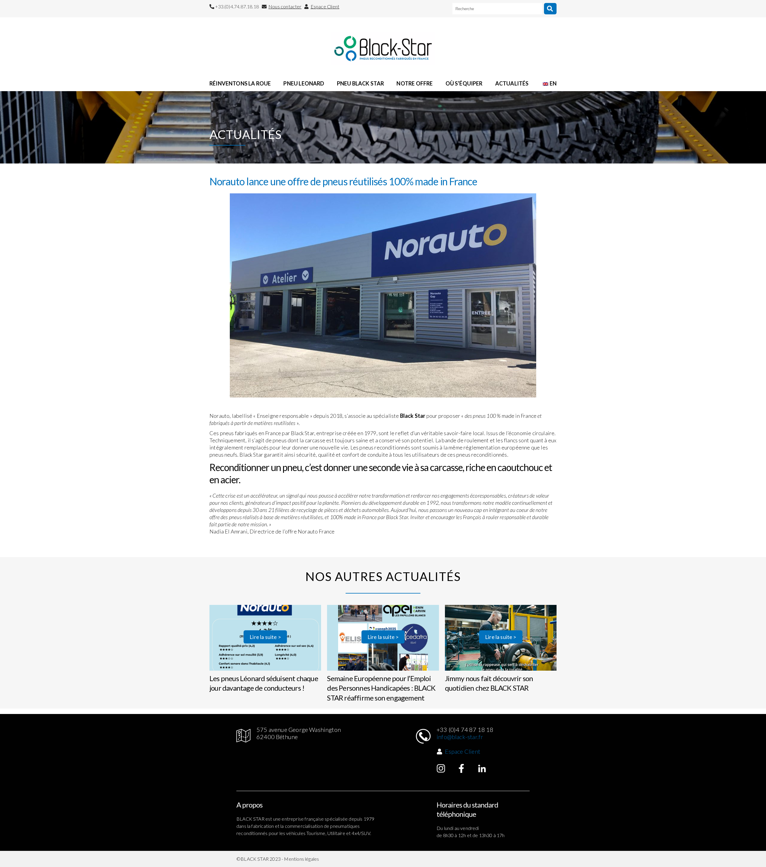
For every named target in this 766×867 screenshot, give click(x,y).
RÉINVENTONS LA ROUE (240, 83)
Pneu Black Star (360, 83)
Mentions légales (301, 859)
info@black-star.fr (460, 736)
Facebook (461, 768)
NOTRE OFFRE (414, 83)
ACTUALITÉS (512, 83)
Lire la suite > (265, 637)
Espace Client (325, 6)
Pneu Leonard (303, 83)
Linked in (482, 768)
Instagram (441, 768)
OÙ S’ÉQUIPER (464, 83)
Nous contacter (285, 6)
